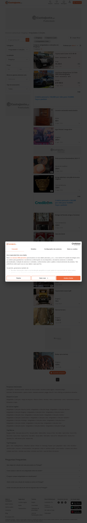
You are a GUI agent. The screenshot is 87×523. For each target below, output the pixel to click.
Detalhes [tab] (33, 249)
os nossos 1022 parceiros (18, 257)
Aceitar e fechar (68, 278)
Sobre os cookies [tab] (72, 249)
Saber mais (42, 278)
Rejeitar (18, 278)
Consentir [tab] (15, 249)
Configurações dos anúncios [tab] (53, 249)
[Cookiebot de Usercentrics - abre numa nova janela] (73, 244)
